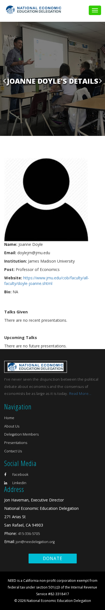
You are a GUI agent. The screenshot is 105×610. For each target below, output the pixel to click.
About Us (11, 426)
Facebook (19, 474)
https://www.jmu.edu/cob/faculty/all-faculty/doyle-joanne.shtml (46, 280)
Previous (4, 80)
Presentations (15, 442)
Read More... (80, 393)
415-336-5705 (29, 533)
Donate (52, 558)
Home (9, 418)
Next (100, 80)
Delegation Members (21, 434)
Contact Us (13, 451)
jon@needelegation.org (35, 541)
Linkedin (18, 483)
